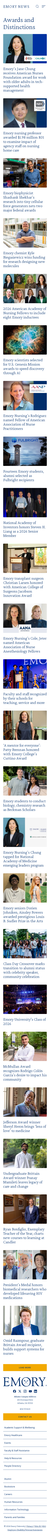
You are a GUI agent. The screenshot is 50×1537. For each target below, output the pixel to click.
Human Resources (13, 1501)
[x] (19, 1391)
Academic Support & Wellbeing (19, 1427)
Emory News (16, 6)
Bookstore (9, 1486)
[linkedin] (35, 1391)
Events (7, 1442)
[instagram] (25, 1391)
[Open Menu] (44, 6)
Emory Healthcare (13, 1435)
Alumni (7, 1478)
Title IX (37, 1526)
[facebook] (14, 1391)
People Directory (12, 1465)
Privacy (30, 1526)
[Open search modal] (37, 6)
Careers (8, 1494)
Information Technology (16, 1509)
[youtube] (30, 1391)
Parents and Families (14, 1517)
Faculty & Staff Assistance (16, 1450)
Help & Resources (13, 1458)
